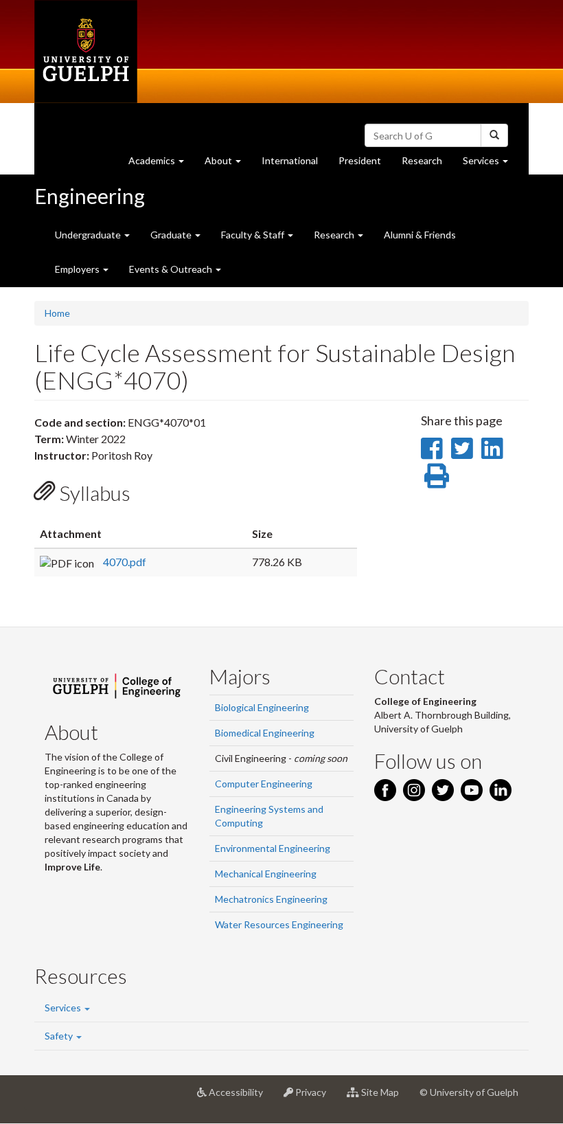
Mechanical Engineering (266, 873)
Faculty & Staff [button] (253, 234)
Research (427, 164)
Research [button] (335, 234)
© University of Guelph (469, 1092)
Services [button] (490, 164)
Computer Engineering (263, 783)
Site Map (384, 1098)
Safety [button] (60, 1036)
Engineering (89, 195)
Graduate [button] (172, 234)
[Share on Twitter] (461, 448)
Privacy (314, 1098)
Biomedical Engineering (264, 733)
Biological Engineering (262, 707)
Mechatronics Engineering (271, 899)
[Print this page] (436, 475)
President (359, 160)
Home (57, 313)
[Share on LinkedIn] (492, 448)
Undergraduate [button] (89, 234)
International (290, 160)
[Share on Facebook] (431, 448)
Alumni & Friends (420, 234)
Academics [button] (161, 164)
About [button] (228, 164)
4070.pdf (124, 561)
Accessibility (240, 1098)
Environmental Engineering (272, 848)
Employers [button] (78, 269)
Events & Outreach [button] (171, 269)
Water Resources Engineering (279, 924)
